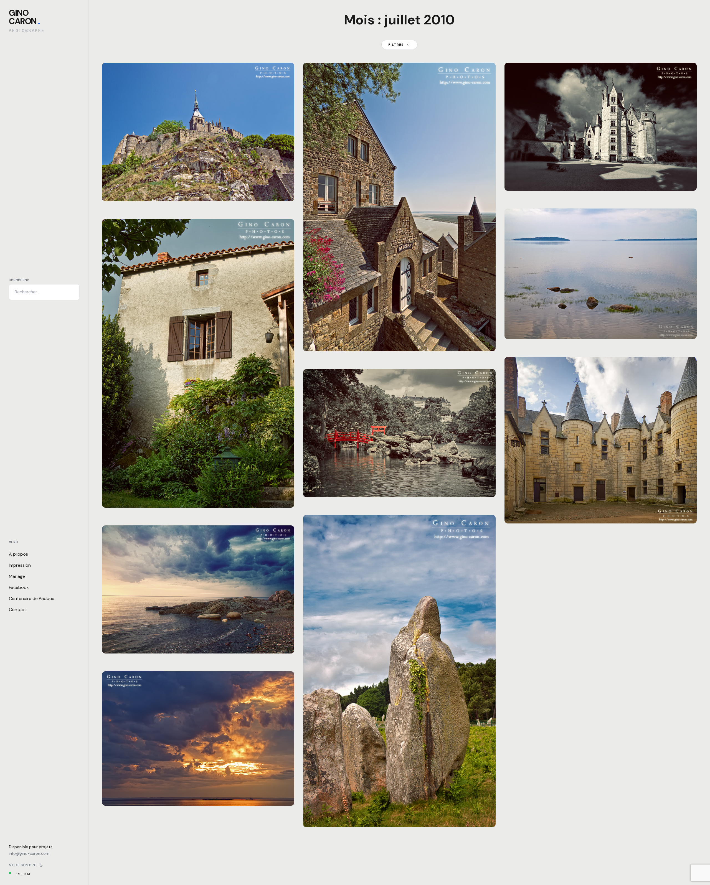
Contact (17, 609)
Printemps (177, 184)
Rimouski (546, 322)
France (142, 184)
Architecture (120, 184)
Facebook (19, 587)
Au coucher (198, 643)
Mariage (17, 576)
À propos (18, 554)
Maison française (198, 497)
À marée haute (600, 328)
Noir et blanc (338, 480)
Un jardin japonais (399, 486)
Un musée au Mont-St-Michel (399, 341)
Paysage (158, 184)
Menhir (399, 817)
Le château (600, 180)
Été (112, 636)
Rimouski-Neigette (574, 322)
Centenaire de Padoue (31, 598)
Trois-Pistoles (149, 636)
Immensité (198, 795)
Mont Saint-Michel (198, 191)
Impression (20, 565)
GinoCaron (24, 17)
